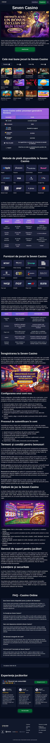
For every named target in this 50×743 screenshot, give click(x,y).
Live (18, 64)
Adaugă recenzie (41, 682)
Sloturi (42, 64)
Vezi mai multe (25, 710)
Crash (30, 64)
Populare (5, 64)
